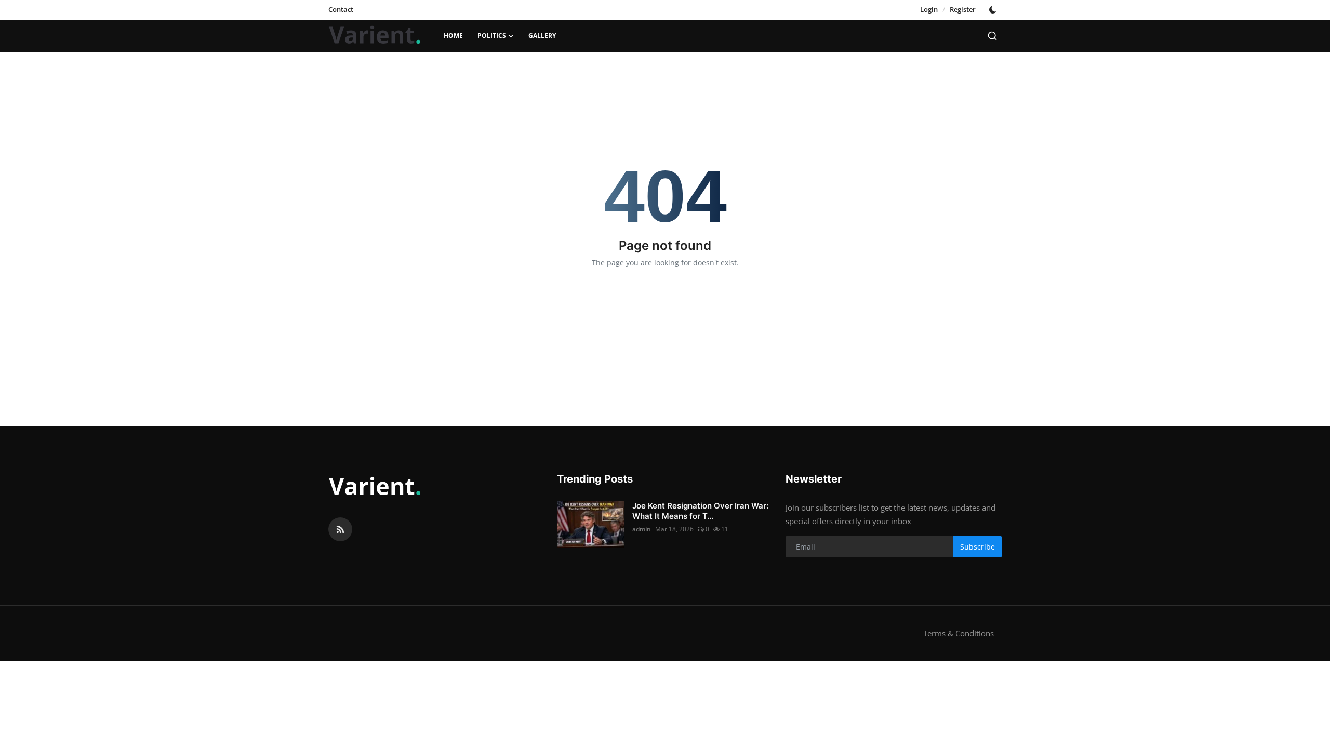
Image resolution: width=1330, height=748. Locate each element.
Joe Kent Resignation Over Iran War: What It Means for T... (700, 511)
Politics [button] (491, 35)
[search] (992, 35)
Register (963, 9)
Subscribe (977, 547)
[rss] (340, 529)
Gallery (542, 35)
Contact (340, 9)
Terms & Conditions (958, 633)
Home (453, 35)
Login (929, 9)
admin (641, 529)
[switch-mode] (994, 10)
